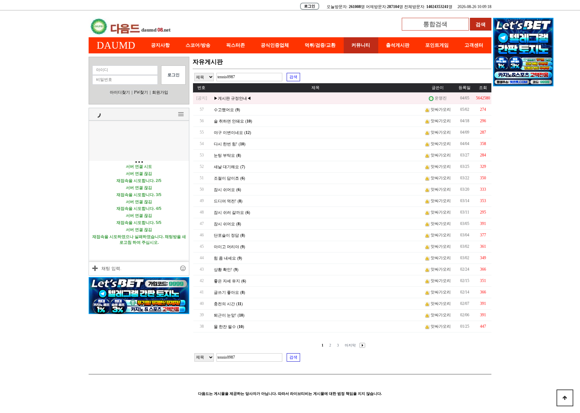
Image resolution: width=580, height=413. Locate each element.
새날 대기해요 (226, 167)
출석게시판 (397, 45)
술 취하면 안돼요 (229, 121)
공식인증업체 (275, 45)
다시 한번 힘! (225, 144)
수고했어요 (224, 109)
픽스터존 (235, 45)
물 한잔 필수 (225, 326)
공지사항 (160, 45)
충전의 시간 (224, 304)
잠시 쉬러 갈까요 (229, 212)
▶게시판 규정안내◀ (232, 98)
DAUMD (116, 45)
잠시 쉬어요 (224, 189)
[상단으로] (565, 397)
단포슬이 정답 (226, 235)
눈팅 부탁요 (224, 155)
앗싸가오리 (441, 109)
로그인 (309, 6)
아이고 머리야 (226, 246)
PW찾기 (141, 92)
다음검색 (361, 345)
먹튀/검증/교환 (320, 45)
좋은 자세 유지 (227, 281)
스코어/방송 (198, 45)
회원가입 (160, 92)
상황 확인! (223, 269)
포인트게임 (437, 45)
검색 (293, 77)
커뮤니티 (360, 45)
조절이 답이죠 (226, 178)
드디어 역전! (225, 201)
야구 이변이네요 (228, 132)
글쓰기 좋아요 (226, 292)
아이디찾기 (120, 92)
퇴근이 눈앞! (225, 315)
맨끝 (350, 345)
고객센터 (474, 45)
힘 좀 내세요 (225, 258)
